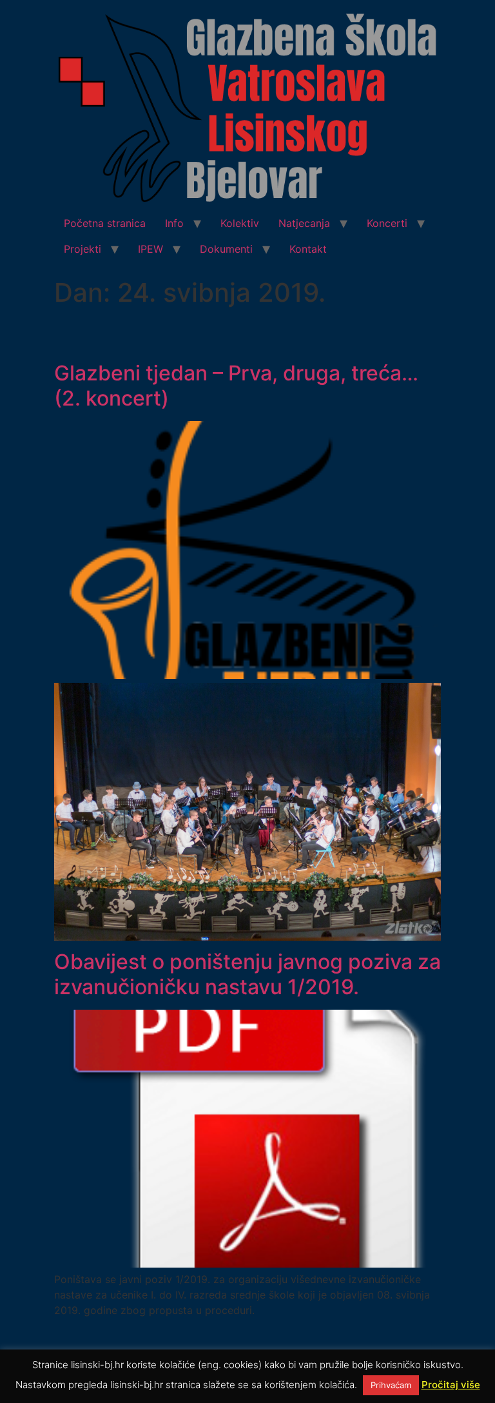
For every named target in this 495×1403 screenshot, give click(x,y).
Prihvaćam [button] (391, 1385)
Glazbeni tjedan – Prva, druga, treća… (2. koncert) (236, 385)
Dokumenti (226, 248)
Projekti (82, 248)
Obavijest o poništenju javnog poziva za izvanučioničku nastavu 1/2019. (247, 974)
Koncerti (387, 223)
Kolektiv (239, 223)
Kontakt (308, 248)
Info (174, 223)
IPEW (150, 248)
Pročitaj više (451, 1384)
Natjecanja (304, 223)
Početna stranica (105, 223)
